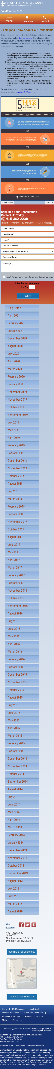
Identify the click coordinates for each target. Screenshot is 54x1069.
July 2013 (13, 888)
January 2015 (16, 751)
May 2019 (14, 430)
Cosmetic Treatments (33, 1013)
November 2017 (17, 522)
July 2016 (13, 621)
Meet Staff (34, 1009)
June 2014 (14, 804)
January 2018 (16, 514)
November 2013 (17, 858)
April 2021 (14, 315)
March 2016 (15, 651)
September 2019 (18, 415)
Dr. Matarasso (18, 1009)
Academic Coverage (11, 1016)
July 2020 (13, 353)
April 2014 (14, 820)
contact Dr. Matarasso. (26, 92)
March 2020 (15, 369)
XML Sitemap (45, 1031)
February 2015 (16, 743)
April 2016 (14, 644)
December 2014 (17, 758)
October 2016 (16, 598)
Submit (28, 296)
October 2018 (16, 476)
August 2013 (15, 881)
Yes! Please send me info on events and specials (30, 277)
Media (4, 1020)
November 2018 (17, 468)
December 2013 (17, 850)
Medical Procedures (10, 1013)
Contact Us (17, 1020)
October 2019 (16, 407)
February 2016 (16, 659)
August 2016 (15, 613)
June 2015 (14, 713)
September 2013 (18, 873)
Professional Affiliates (34, 1016)
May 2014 (14, 812)
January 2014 (16, 842)
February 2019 (16, 445)
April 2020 (14, 361)
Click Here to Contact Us (21, 997)
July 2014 (13, 797)
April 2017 (14, 560)
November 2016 (17, 590)
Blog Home (14, 308)
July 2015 (13, 705)
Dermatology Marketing (12, 1029)
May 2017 (14, 552)
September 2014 (18, 781)
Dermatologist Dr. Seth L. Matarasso (16, 1050)
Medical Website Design (34, 1029)
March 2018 (15, 499)
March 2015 (15, 735)
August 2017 (15, 537)
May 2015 (14, 720)
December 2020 (17, 338)
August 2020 (15, 346)
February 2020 (16, 376)
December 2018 (17, 460)
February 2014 (16, 835)
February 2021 (16, 323)
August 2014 (15, 789)
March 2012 (15, 904)
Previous (7, 202)
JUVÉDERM (20, 1055)
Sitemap (35, 1031)
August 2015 (15, 697)
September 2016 (18, 606)
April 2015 (14, 728)
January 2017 (16, 583)
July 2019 (13, 422)
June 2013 (14, 896)
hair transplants (25, 38)
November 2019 (17, 399)
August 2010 (15, 911)
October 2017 (16, 529)
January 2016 (16, 667)
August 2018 (15, 483)
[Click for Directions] (21, 991)
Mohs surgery (6, 1052)
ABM (49, 1029)
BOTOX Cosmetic (21, 1052)
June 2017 (14, 544)
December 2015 (17, 674)
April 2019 (14, 438)
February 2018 (16, 506)
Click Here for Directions (21, 952)
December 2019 (17, 392)
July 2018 (13, 491)
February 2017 (16, 575)
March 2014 (15, 827)
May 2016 (14, 636)
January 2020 (16, 384)
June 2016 (14, 629)
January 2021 (16, 331)
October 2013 (16, 865)
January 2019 (16, 453)
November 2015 (17, 682)
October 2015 (16, 690)
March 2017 (15, 567)
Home (4, 1009)
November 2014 (17, 766)
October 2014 (16, 774)
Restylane (5, 1055)
